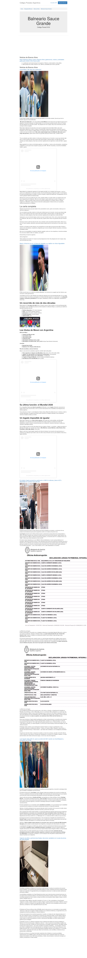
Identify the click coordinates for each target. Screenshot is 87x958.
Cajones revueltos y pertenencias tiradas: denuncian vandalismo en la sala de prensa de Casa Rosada (43, 838)
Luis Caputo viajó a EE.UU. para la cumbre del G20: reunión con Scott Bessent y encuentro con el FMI (42, 739)
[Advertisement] (43, 45)
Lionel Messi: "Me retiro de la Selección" (30, 69)
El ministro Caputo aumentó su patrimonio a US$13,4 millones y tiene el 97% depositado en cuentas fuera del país (40, 481)
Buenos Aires (36, 8)
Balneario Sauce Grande (46, 8)
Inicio (22, 8)
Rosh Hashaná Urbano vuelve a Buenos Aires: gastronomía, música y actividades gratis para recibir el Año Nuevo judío (42, 60)
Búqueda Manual (62, 2)
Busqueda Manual (28, 8)
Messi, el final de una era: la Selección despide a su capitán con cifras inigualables (42, 243)
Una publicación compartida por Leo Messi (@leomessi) (38, 188)
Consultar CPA (54, 2)
